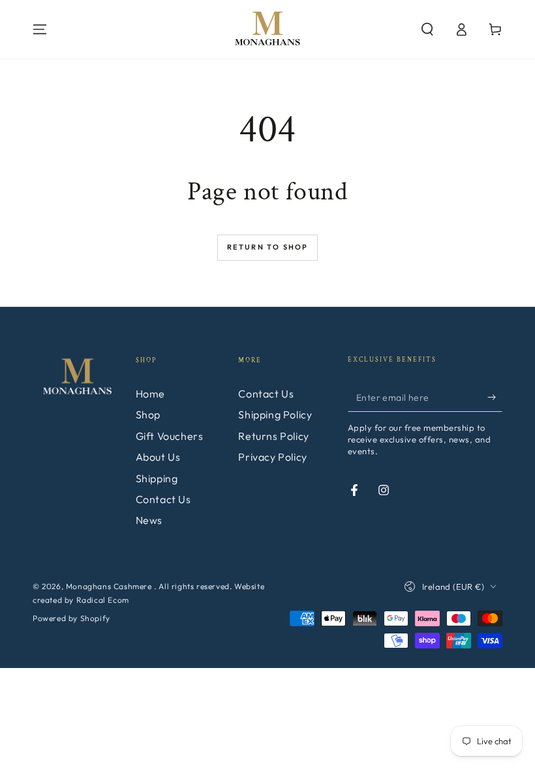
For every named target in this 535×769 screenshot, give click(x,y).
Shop (148, 414)
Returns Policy (273, 436)
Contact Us (163, 499)
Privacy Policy (272, 456)
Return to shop (268, 247)
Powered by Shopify (71, 618)
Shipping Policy (275, 414)
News (149, 520)
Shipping (157, 478)
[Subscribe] (494, 397)
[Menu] (40, 29)
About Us (158, 456)
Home (150, 393)
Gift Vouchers (170, 436)
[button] (427, 29)
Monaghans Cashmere (110, 586)
